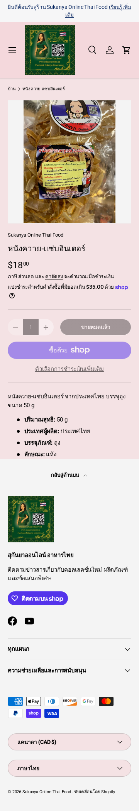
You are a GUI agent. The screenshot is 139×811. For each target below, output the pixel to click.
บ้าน (12, 89)
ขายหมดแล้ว (95, 327)
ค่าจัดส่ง (54, 276)
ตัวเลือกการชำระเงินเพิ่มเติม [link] (69, 369)
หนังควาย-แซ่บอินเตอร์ (43, 89)
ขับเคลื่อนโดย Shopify (94, 791)
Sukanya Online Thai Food (35, 235)
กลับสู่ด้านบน (65, 475)
